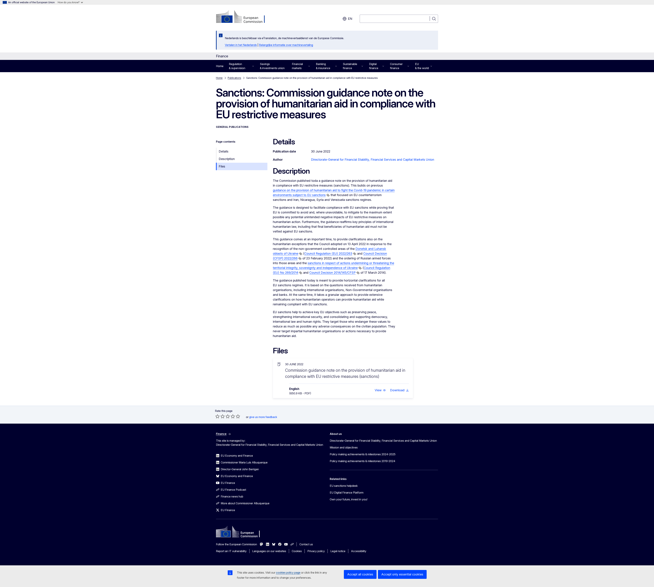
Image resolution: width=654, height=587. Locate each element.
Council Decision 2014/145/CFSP (332, 272)
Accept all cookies (360, 574)
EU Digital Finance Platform (346, 492)
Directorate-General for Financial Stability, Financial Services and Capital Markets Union (372, 159)
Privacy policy (316, 551)
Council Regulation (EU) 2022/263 (328, 253)
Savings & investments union (272, 66)
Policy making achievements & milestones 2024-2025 (362, 454)
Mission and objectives (344, 447)
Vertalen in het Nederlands (241, 45)
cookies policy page (288, 572)
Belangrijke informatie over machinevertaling (286, 45)
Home (219, 66)
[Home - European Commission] (243, 17)
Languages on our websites (269, 551)
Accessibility (358, 551)
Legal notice (337, 551)
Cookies (297, 551)
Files (222, 166)
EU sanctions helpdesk (344, 485)
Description (227, 159)
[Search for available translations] (328, 195)
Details (223, 151)
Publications (234, 77)
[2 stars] (220, 416)
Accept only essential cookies (402, 574)
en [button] (350, 18)
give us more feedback (263, 417)
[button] (380, 390)
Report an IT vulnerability (231, 551)
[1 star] (217, 416)
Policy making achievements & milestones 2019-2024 (362, 461)
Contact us (306, 544)
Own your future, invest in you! (348, 499)
